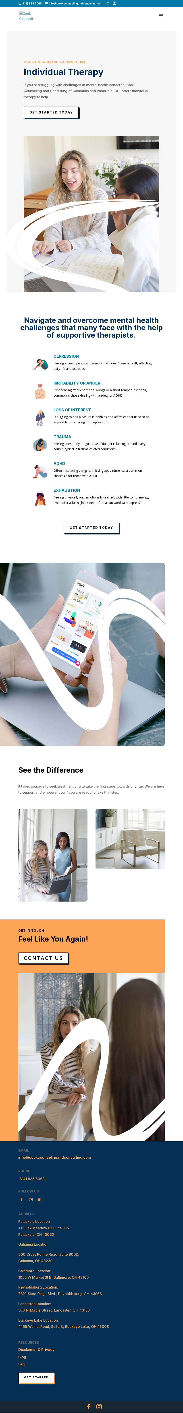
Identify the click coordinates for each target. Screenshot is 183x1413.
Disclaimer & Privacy (36, 1349)
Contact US (43, 958)
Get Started (36, 1377)
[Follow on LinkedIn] (39, 1199)
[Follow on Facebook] (21, 1199)
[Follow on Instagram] (30, 1199)
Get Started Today (51, 112)
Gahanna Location (33, 1244)
